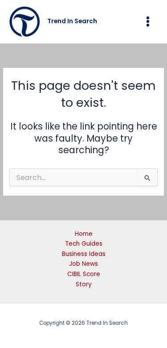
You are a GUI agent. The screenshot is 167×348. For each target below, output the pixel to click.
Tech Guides (83, 243)
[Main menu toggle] (148, 21)
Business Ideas (84, 254)
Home (84, 234)
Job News (83, 264)
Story (84, 284)
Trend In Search (72, 21)
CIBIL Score (83, 274)
